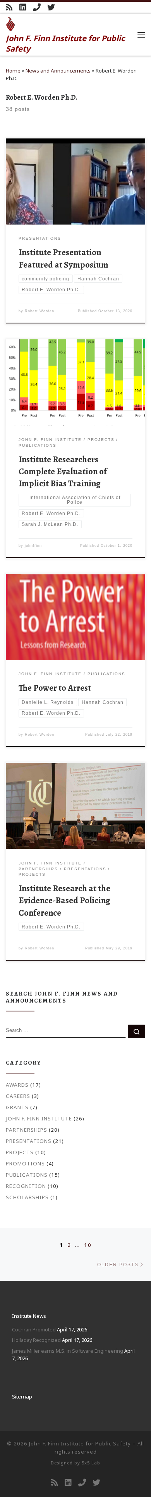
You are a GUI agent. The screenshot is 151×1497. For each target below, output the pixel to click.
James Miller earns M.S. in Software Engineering (67, 1350)
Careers (18, 1095)
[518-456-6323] (37, 7)
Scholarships (27, 1197)
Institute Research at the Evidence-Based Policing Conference (64, 900)
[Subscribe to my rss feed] (9, 7)
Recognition (26, 1185)
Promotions (25, 1163)
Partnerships (26, 1129)
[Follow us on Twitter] (51, 7)
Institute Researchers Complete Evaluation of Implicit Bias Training (63, 471)
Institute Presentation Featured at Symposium (63, 258)
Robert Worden (39, 311)
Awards (17, 1084)
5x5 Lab (91, 1463)
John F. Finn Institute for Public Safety (80, 1443)
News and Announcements (58, 70)
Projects (20, 1152)
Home (13, 70)
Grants (17, 1107)
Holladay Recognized (36, 1339)
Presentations (28, 1140)
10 (88, 1244)
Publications (27, 1174)
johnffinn (33, 546)
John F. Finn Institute (39, 1118)
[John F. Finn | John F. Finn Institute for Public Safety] (10, 22)
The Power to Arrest (55, 688)
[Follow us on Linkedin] (22, 7)
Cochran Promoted (34, 1329)
